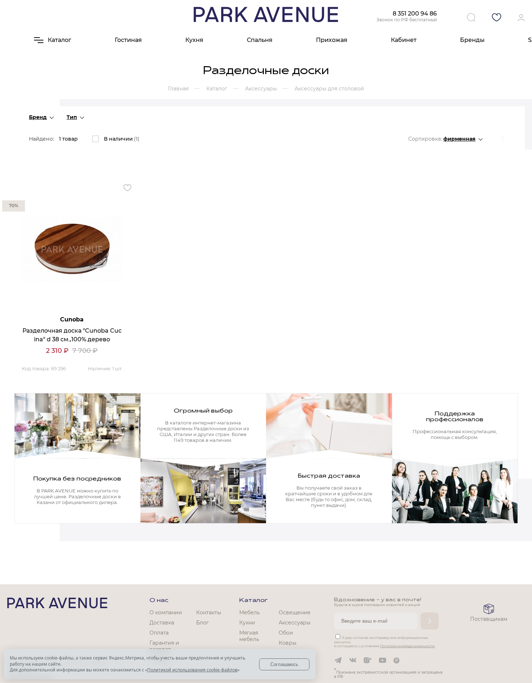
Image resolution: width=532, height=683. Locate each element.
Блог (202, 622)
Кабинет (404, 40)
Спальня (260, 40)
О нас (158, 600)
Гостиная (128, 40)
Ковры (287, 643)
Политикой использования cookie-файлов (192, 670)
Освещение (295, 612)
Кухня (194, 40)
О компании (165, 612)
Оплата (159, 632)
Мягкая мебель (249, 636)
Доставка (161, 622)
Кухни (247, 622)
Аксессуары (295, 622)
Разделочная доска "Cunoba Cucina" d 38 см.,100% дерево (72, 335)
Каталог (253, 600)
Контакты (208, 612)
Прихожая (331, 40)
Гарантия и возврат (164, 646)
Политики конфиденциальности (407, 646)
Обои (286, 632)
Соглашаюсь (284, 664)
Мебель (249, 612)
